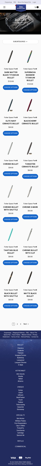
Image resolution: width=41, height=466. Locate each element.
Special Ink (20, 435)
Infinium (20, 395)
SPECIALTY (20, 415)
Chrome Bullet (10, 164)
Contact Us (34, 337)
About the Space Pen (24, 2)
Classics (21, 348)
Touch (21, 400)
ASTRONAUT (20, 371)
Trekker (20, 402)
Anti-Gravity (21, 374)
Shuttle (20, 376)
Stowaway (20, 409)
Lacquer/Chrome (20, 362)
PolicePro (20, 428)
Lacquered (20, 360)
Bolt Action (20, 418)
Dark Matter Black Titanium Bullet (11, 75)
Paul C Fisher (16, 335)
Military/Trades (20, 421)
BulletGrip (20, 358)
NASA (21, 379)
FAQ (15, 2)
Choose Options (11, 87)
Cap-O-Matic (20, 426)
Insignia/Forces (20, 355)
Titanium (20, 353)
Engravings (8, 2)
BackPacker (20, 397)
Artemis (20, 381)
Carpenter (20, 407)
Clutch (20, 393)
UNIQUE (20, 387)
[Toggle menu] (4, 7)
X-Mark (20, 365)
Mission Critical (26, 335)
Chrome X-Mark (30, 207)
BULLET (20, 345)
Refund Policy (25, 337)
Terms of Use (15, 337)
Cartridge (20, 433)
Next (25, 324)
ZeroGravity (21, 430)
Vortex (20, 390)
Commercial (20, 446)
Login (34, 2)
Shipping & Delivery (19, 332)
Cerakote (20, 350)
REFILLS (20, 441)
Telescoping (20, 405)
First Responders (20, 423)
